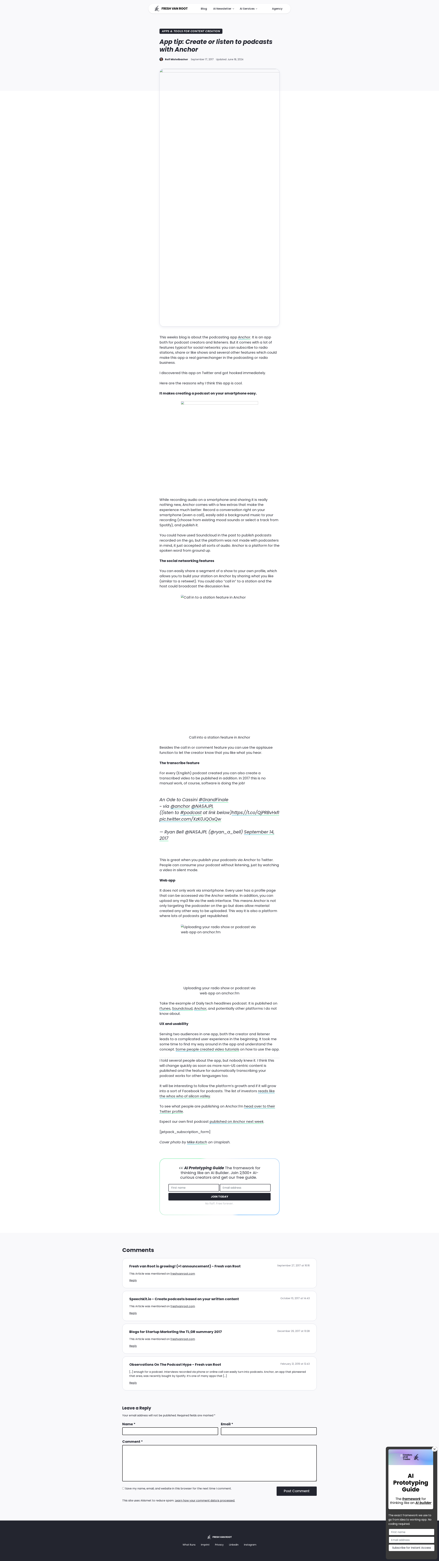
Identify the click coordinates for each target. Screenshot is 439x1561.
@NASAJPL (202, 806)
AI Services (247, 9)
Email (227, 1424)
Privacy (219, 1544)
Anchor (244, 337)
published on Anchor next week (237, 1121)
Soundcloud (182, 1008)
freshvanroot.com (182, 1274)
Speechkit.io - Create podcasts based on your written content (184, 1299)
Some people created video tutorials (207, 1049)
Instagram (250, 1544)
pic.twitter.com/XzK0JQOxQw (190, 819)
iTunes (164, 1008)
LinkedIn (234, 1544)
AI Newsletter (222, 9)
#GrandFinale (213, 800)
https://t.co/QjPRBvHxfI (255, 813)
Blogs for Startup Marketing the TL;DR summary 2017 (175, 1331)
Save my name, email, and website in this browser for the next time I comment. (178, 1488)
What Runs (189, 1544)
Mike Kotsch (197, 1142)
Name (128, 1424)
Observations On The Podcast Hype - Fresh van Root (175, 1364)
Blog (204, 9)
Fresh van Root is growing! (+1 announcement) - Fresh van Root (185, 1266)
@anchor (180, 806)
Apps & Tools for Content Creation (191, 31)
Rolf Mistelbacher (176, 59)
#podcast (191, 813)
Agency (277, 9)
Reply (133, 1280)
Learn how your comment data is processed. (205, 1500)
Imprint (205, 1544)
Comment (132, 1441)
